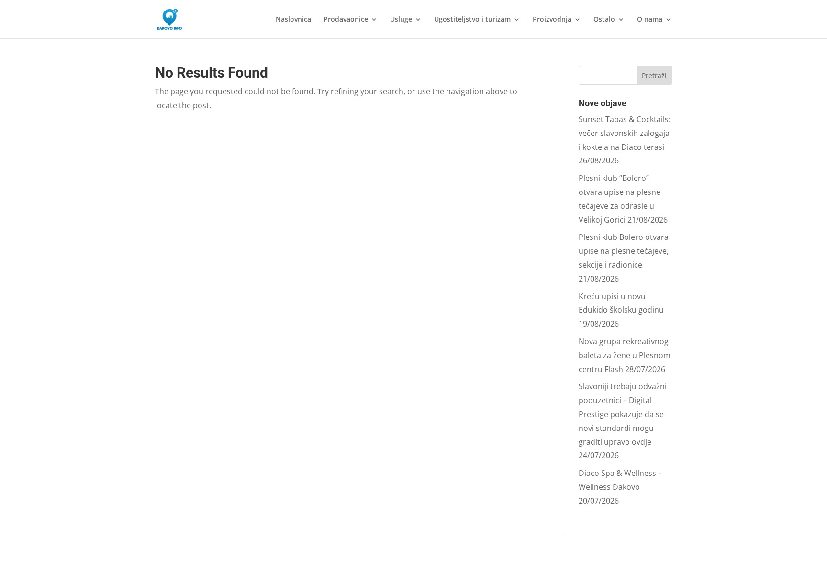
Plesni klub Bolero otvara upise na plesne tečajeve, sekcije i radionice (624, 251)
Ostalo (604, 19)
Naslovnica (293, 19)
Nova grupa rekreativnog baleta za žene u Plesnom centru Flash (625, 355)
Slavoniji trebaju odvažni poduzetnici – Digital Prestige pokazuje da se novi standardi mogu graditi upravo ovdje (623, 414)
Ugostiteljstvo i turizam (472, 19)
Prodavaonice (346, 19)
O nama (649, 19)
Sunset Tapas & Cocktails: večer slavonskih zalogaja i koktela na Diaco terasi (625, 133)
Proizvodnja (552, 19)
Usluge (401, 19)
